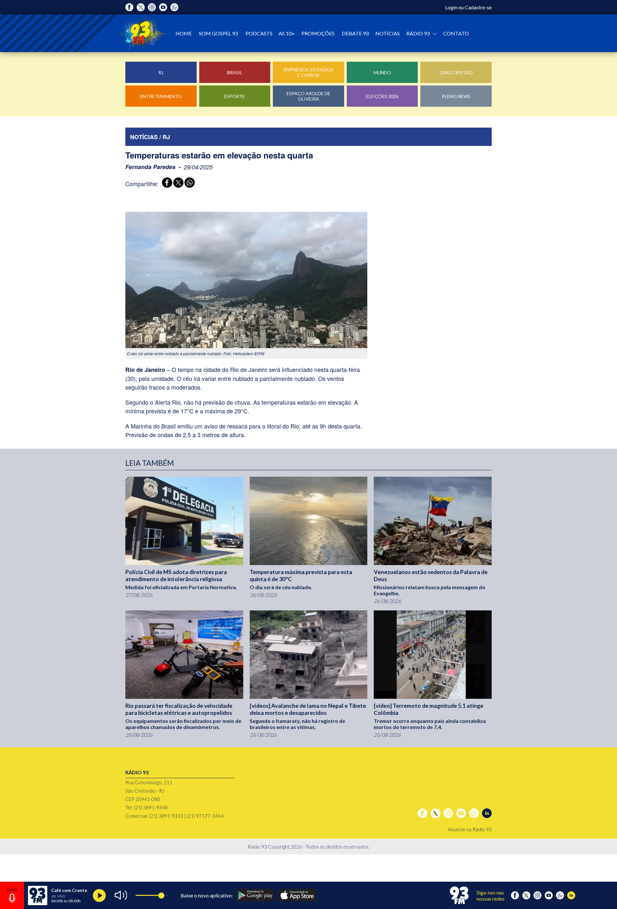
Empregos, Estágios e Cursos (308, 72)
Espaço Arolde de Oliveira (308, 96)
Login (451, 7)
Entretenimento (161, 96)
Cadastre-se (478, 7)
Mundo (382, 72)
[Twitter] (141, 7)
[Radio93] (141, 33)
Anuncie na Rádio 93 (470, 829)
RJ (160, 72)
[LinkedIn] (487, 813)
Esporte (234, 96)
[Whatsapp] (174, 7)
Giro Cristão (456, 72)
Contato (456, 33)
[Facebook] (129, 7)
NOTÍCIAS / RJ (150, 137)
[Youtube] (163, 7)
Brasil (234, 72)
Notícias (387, 33)
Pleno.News (456, 96)
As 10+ (287, 33)
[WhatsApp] (188, 183)
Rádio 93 (419, 33)
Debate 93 (355, 33)
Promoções (318, 33)
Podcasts (259, 33)
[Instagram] (152, 7)
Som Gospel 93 (218, 33)
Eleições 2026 (382, 96)
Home (183, 33)
